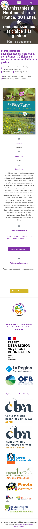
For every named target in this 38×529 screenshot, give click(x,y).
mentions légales (22, 524)
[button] (19, 2)
